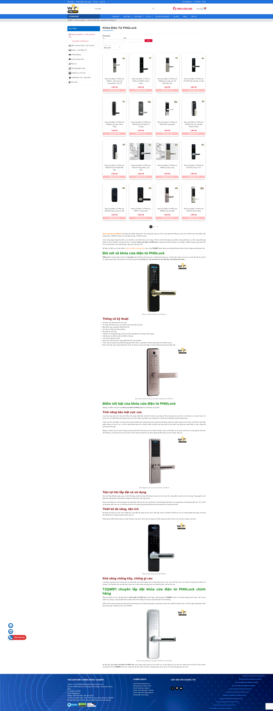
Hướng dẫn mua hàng (83, 2)
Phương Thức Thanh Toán (142, 686)
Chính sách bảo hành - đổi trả (143, 690)
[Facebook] (172, 688)
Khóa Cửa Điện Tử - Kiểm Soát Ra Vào (87, 20)
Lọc (148, 40)
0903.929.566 (184, 8)
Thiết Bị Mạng (76, 54)
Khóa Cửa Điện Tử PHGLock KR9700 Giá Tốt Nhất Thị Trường (141, 124)
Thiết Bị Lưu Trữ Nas (78, 73)
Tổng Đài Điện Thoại (78, 68)
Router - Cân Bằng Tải (79, 50)
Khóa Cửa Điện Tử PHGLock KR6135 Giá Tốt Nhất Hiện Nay (114, 167)
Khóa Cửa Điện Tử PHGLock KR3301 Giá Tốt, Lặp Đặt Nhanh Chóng (193, 124)
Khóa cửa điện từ (105, 700)
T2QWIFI (70, 20)
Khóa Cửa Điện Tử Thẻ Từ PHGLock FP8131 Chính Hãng (141, 81)
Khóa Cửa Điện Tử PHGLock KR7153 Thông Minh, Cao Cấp (141, 167)
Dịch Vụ (74, 64)
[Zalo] (177, 688)
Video (185, 16)
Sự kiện (176, 16)
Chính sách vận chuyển (141, 688)
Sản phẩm (138, 16)
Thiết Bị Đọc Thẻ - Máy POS (81, 77)
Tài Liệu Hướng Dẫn (162, 16)
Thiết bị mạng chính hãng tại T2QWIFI (101, 698)
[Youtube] (181, 688)
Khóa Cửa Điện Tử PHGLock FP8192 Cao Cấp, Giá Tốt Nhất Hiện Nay (167, 81)
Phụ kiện (74, 82)
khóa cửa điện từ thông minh (135, 248)
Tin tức (95, 2)
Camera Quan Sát (77, 59)
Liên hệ (102, 2)
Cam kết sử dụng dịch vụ (141, 683)
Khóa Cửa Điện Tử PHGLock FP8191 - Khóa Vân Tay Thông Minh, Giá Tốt (114, 81)
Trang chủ (115, 16)
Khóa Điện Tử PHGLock (80, 41)
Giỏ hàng (201, 9)
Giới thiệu (70, 2)
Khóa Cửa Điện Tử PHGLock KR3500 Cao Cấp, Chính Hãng (114, 124)
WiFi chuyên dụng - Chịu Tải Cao (82, 45)
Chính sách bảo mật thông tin (143, 692)
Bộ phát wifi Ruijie (73, 700)
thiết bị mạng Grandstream (89, 700)
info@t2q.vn (188, 2)
